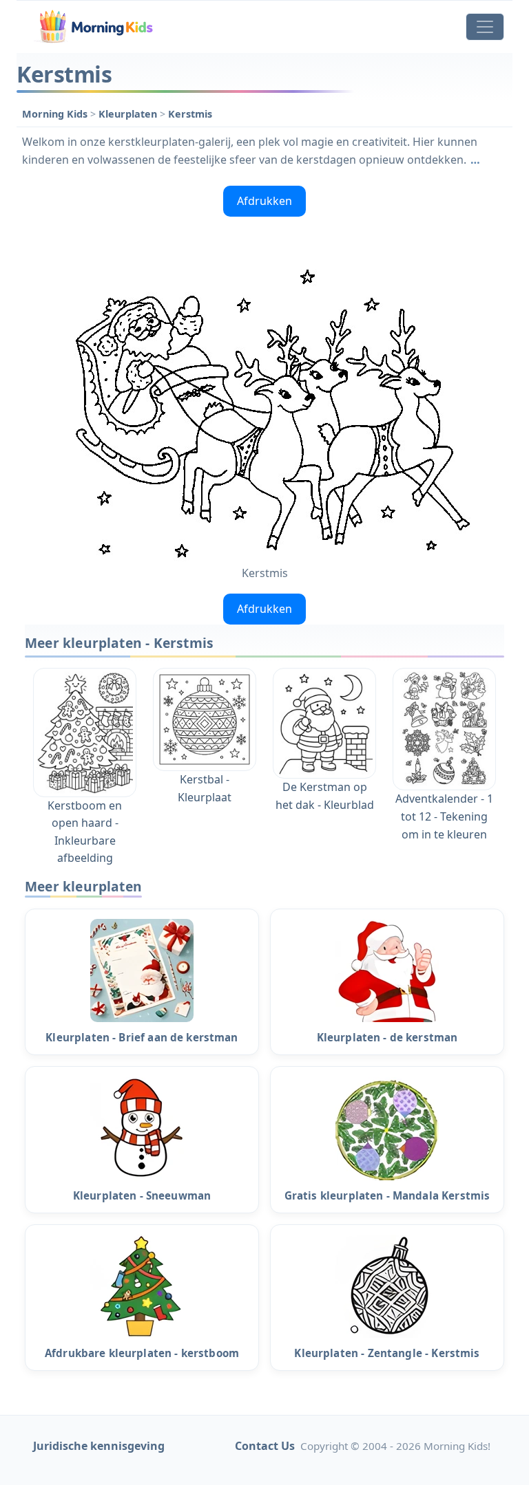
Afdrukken (264, 200)
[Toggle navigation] (485, 27)
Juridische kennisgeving (99, 1445)
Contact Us (265, 1445)
